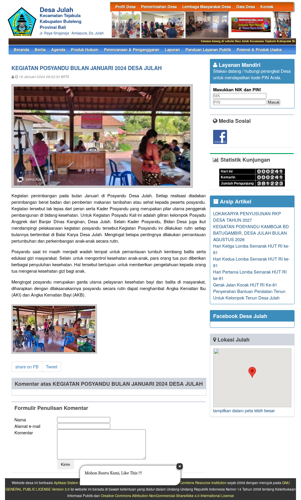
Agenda (58, 49)
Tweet (51, 366)
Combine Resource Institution (203, 482)
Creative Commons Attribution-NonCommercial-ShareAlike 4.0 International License (167, 495)
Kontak (266, 6)
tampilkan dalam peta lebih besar (244, 410)
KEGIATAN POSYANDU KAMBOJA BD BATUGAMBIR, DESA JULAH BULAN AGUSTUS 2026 (251, 232)
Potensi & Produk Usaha (259, 49)
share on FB (27, 366)
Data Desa (245, 6)
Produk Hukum (84, 49)
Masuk (274, 102)
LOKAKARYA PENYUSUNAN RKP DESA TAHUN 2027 (247, 216)
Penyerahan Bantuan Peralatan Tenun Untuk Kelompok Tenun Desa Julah (249, 294)
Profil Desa (125, 6)
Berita (40, 49)
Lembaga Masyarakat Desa (206, 6)
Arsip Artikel (234, 201)
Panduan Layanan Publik (208, 49)
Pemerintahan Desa (159, 6)
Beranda (21, 49)
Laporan (172, 49)
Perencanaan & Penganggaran (131, 49)
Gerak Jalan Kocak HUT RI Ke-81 (245, 285)
